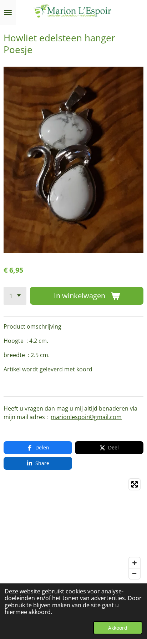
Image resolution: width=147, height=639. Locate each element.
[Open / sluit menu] (8, 12)
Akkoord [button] (117, 627)
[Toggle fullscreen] (134, 484)
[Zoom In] (134, 562)
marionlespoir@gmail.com (86, 417)
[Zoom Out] (134, 573)
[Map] (73, 528)
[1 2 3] (15, 296)
